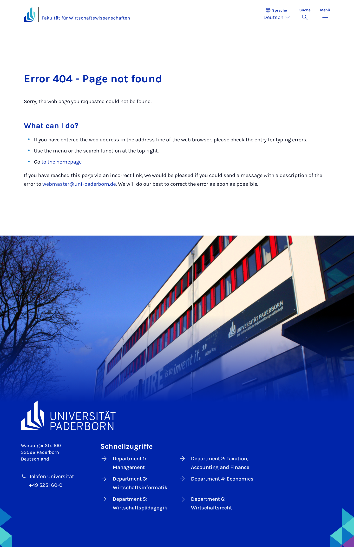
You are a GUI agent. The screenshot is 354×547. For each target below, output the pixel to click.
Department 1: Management (129, 462)
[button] (279, 14)
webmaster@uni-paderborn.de (79, 184)
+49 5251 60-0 (45, 485)
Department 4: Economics (222, 479)
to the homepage (61, 162)
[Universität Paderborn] (177, 415)
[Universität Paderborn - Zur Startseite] (29, 14)
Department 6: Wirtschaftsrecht (211, 503)
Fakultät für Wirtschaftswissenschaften (86, 18)
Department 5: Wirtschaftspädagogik (140, 503)
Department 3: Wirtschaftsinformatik (140, 483)
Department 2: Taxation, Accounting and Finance (220, 462)
